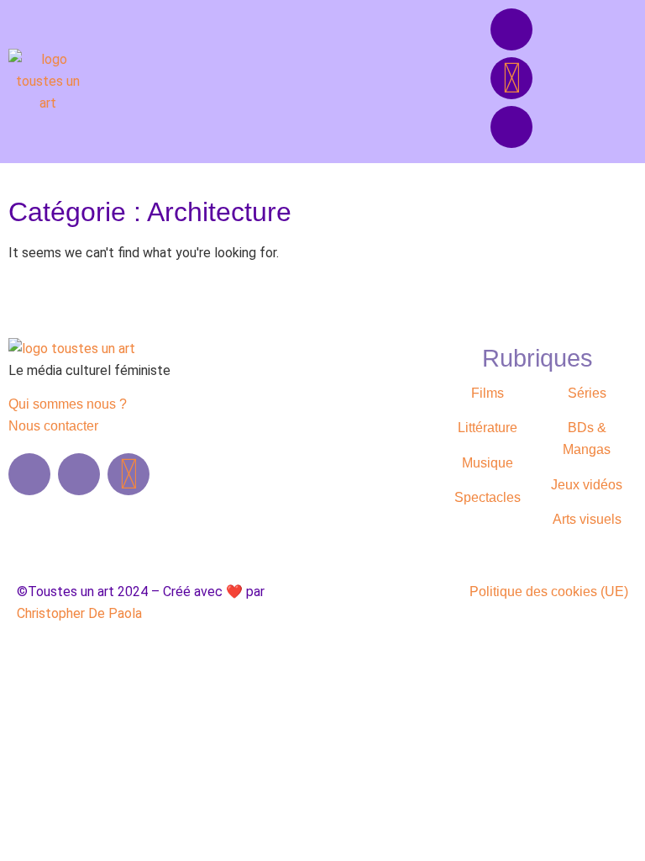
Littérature (487, 427)
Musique (487, 463)
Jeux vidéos (586, 485)
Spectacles (487, 497)
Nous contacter (53, 426)
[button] (256, 81)
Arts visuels (587, 519)
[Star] (511, 78)
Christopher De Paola (79, 613)
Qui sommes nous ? (67, 404)
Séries (587, 393)
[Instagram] (511, 127)
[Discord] (511, 29)
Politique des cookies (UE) (548, 591)
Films (487, 393)
